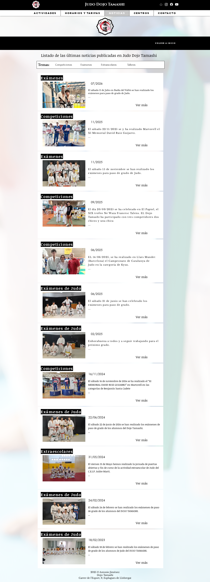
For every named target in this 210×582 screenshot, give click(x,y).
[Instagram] (166, 4)
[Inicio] (161, 4)
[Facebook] (171, 4)
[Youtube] (177, 4)
